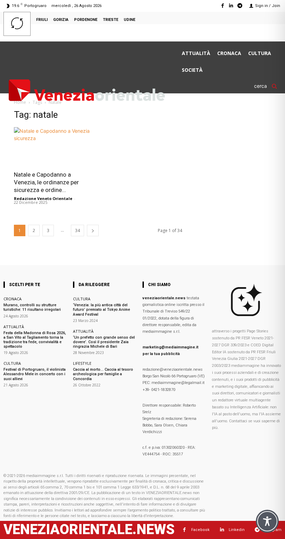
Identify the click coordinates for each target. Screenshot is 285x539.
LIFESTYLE (82, 363)
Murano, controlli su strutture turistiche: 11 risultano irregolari (32, 307)
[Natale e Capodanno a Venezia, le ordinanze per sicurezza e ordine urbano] (53, 147)
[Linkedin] (231, 5)
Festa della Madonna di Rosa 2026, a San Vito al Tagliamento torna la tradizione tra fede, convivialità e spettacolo (34, 340)
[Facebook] (222, 5)
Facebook (200, 530)
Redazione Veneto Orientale (43, 198)
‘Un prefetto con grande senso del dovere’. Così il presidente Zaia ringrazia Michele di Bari (104, 342)
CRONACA (12, 299)
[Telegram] (240, 5)
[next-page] (93, 230)
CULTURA (12, 363)
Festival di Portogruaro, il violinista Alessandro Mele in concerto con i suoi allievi (34, 374)
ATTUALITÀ (13, 327)
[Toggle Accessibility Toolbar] (267, 521)
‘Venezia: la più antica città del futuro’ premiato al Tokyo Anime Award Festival (101, 309)
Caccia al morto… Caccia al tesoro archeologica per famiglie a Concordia (103, 374)
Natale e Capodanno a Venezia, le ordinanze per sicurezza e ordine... (46, 182)
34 (77, 230)
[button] (268, 86)
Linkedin (237, 530)
